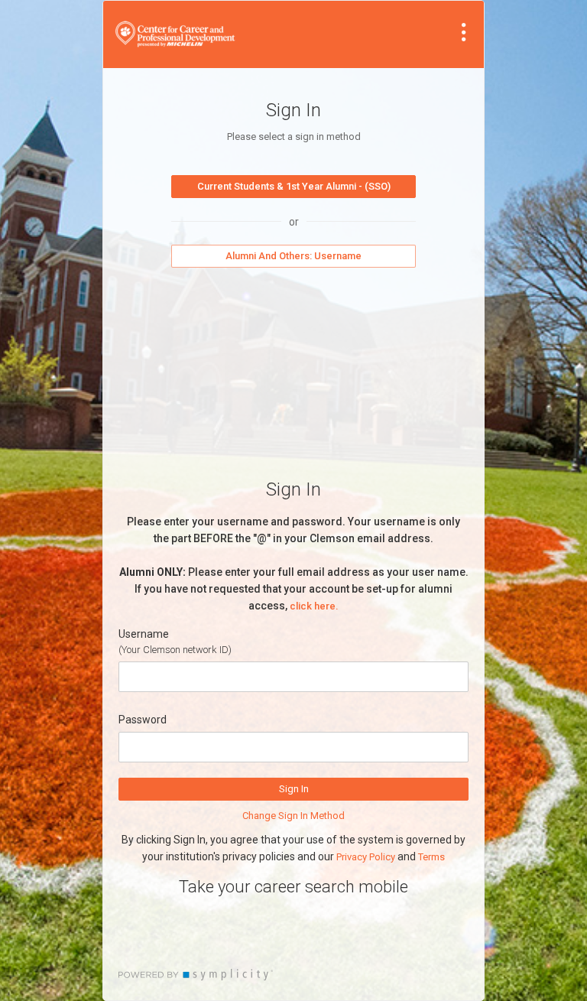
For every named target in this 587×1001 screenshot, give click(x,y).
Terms (431, 857)
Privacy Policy (365, 857)
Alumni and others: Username (293, 256)
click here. (314, 606)
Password (142, 719)
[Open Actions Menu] (464, 32)
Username (143, 634)
